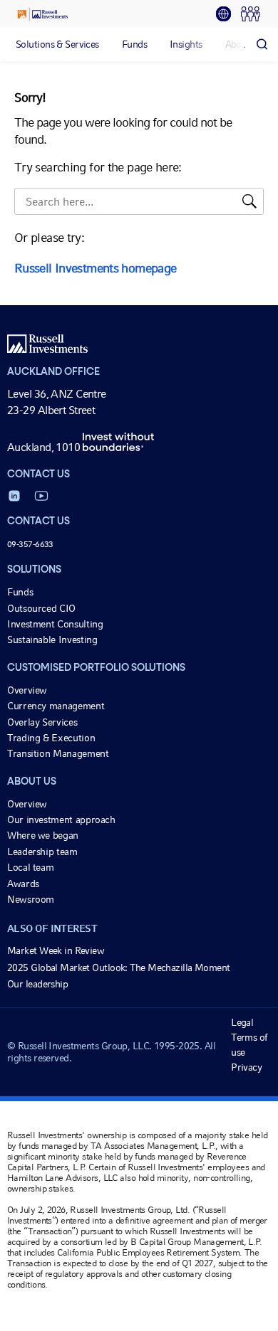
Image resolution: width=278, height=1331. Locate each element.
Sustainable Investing (52, 639)
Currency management (55, 705)
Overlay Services (42, 722)
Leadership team (42, 851)
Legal (242, 1022)
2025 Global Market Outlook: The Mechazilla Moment (118, 967)
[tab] (228, 14)
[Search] (261, 44)
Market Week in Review (55, 950)
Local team (30, 867)
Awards (23, 883)
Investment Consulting (55, 624)
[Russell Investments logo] (42, 14)
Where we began (42, 835)
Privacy (246, 1067)
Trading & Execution (51, 737)
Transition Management (57, 753)
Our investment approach (61, 819)
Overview (27, 690)
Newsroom (30, 899)
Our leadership (37, 984)
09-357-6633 (30, 544)
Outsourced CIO (41, 608)
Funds (20, 592)
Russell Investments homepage (95, 267)
